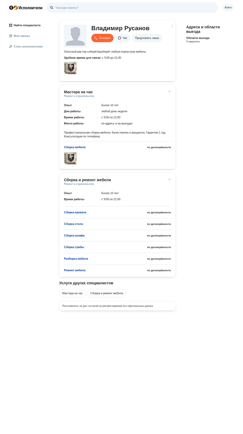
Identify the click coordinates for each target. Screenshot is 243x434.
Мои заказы (22, 35)
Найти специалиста (27, 25)
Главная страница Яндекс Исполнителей (26, 7)
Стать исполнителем (28, 46)
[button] (102, 38)
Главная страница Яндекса (11, 7)
